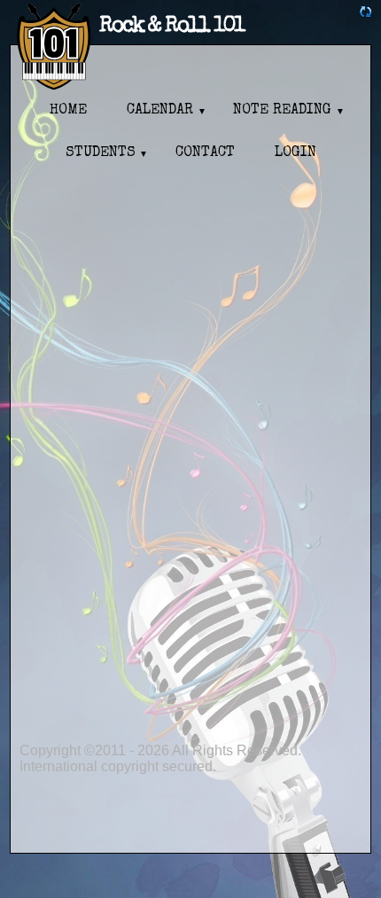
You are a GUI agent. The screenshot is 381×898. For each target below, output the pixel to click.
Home (68, 111)
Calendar (160, 111)
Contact (205, 153)
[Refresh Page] (366, 13)
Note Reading (282, 111)
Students (101, 153)
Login (295, 153)
